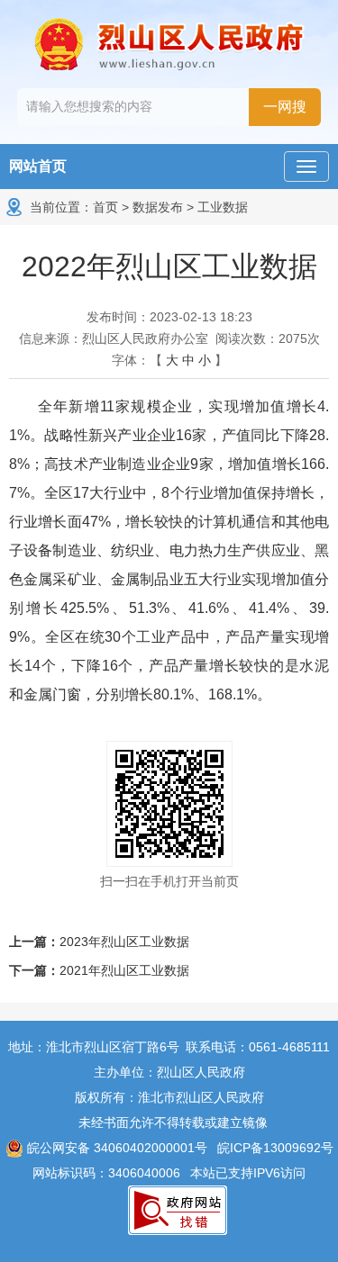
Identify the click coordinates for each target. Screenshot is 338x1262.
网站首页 (38, 166)
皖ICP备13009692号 (275, 1147)
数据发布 (157, 207)
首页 (105, 207)
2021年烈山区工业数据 (124, 970)
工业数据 (222, 207)
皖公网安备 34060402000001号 (115, 1147)
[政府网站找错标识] (177, 1209)
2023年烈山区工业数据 (124, 941)
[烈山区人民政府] (169, 44)
